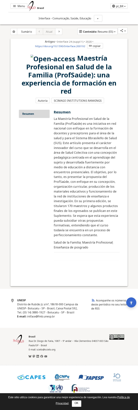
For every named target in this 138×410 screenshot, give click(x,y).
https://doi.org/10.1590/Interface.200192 (60, 46)
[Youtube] (45, 356)
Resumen (28, 113)
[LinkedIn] (37, 356)
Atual (49, 31)
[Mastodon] (34, 356)
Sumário (26, 31)
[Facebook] (41, 356)
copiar (95, 46)
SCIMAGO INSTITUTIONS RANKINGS (78, 100)
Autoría (42, 100)
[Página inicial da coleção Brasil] (18, 344)
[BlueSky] (30, 356)
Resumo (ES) (96, 31)
